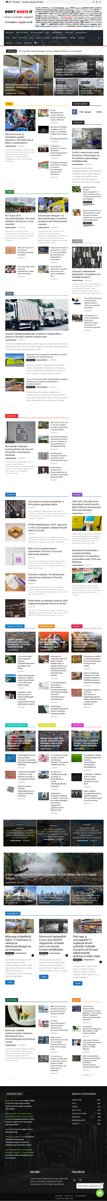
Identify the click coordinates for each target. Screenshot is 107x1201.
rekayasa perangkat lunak (14, 1137)
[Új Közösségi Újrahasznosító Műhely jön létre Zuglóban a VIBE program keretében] (76, 1029)
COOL (8, 130)
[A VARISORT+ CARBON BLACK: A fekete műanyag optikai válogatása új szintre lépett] (76, 777)
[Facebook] (93, 2)
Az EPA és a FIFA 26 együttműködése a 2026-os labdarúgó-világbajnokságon (53, 643)
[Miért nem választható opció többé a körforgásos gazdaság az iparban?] (10, 250)
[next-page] (11, 182)
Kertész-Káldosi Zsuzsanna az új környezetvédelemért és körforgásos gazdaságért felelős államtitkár (59, 472)
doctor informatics (11, 1101)
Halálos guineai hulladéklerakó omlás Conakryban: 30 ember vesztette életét (18, 643)
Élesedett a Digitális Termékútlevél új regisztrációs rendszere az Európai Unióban (46, 577)
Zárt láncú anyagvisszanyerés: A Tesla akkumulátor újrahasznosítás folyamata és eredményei (59, 1025)
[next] (99, 51)
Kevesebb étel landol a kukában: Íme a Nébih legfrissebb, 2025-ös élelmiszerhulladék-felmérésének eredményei (85, 640)
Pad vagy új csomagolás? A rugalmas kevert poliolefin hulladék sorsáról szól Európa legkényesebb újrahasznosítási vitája (86, 946)
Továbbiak (86, 1075)
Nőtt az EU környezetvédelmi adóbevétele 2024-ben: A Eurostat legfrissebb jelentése (45, 551)
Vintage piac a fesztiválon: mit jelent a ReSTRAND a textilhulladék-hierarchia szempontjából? (58, 150)
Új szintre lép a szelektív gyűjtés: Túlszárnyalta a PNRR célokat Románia (86, 743)
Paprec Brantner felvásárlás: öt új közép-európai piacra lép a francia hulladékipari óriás (58, 271)
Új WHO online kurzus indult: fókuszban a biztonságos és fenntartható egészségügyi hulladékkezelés (86, 156)
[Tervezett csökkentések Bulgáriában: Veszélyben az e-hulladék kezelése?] (87, 257)
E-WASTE (75, 267)
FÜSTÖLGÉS (20, 824)
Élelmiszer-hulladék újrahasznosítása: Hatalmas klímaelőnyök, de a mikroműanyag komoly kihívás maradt (20, 1036)
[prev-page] (6, 182)
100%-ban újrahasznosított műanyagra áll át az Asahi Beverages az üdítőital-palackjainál (20, 741)
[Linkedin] (96, 2)
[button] (98, 38)
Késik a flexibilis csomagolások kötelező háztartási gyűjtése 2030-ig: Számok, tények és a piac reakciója (93, 796)
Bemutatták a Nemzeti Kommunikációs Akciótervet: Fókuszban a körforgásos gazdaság (19, 450)
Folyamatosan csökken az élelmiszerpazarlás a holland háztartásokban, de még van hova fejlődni (92, 661)
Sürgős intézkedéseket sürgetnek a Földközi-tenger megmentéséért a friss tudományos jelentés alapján (26, 680)
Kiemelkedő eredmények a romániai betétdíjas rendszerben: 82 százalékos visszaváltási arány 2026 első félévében (86, 556)
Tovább (10, 982)
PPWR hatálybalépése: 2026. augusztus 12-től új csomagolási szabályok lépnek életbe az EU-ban (47, 527)
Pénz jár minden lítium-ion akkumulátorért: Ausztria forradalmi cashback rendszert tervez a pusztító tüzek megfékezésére (92, 215)
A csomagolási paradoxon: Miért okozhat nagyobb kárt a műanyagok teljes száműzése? (19, 1122)
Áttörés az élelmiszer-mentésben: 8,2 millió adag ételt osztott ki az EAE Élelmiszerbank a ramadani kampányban (92, 678)
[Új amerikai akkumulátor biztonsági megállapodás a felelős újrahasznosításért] (10, 269)
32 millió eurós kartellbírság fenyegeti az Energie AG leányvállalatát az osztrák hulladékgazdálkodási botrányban (59, 779)
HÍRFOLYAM (9, 81)
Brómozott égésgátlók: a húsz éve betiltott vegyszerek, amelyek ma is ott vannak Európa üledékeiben (53, 943)
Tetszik (99, 112)
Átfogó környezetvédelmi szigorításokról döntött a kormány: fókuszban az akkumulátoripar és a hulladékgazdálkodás (59, 441)
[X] (99, 2)
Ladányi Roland (10, 146)
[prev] (95, 51)
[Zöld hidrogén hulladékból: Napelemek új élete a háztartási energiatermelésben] (43, 709)
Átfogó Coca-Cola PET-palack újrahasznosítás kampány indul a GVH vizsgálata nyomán (52, 742)
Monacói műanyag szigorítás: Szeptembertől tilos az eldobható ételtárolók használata (26, 791)
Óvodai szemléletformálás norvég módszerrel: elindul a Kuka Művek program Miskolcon (57, 115)
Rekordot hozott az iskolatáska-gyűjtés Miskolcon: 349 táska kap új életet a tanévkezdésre (52, 51)
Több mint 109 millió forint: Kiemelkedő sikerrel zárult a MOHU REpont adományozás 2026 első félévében (86, 505)
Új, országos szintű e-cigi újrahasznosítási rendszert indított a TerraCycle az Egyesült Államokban (93, 303)
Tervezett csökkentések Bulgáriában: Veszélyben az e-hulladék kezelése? (86, 274)
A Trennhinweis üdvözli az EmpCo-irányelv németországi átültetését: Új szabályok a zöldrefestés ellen (60, 760)
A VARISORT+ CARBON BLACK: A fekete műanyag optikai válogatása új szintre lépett (92, 779)
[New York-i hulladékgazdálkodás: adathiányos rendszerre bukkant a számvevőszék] (53, 895)
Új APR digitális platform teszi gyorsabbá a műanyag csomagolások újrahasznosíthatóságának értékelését (27, 760)
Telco (7, 1129)
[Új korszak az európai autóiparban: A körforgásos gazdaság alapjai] (15, 509)
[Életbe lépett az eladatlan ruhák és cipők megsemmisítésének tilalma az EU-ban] (15, 608)
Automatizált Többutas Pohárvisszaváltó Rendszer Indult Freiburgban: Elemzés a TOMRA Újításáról (92, 1044)
